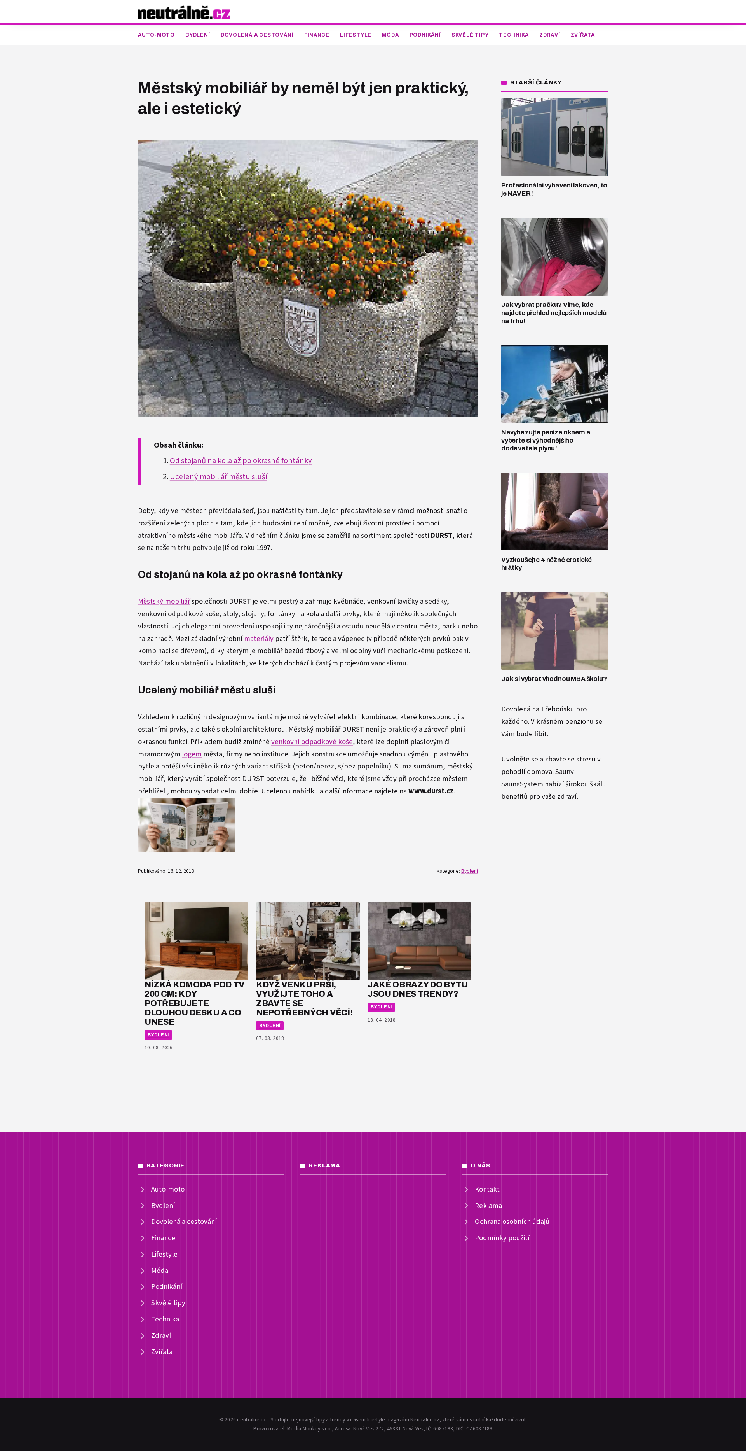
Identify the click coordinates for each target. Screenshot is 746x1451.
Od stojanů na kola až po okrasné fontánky (241, 461)
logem (192, 754)
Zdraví (549, 35)
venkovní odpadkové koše (312, 742)
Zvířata (583, 35)
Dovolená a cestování (257, 35)
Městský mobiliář (164, 601)
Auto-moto (156, 35)
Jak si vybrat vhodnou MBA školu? (554, 679)
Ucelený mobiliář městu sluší (218, 477)
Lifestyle (355, 35)
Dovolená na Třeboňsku (537, 709)
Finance (316, 35)
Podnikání (425, 35)
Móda (390, 35)
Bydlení (197, 35)
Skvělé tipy (470, 35)
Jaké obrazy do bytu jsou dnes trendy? (418, 989)
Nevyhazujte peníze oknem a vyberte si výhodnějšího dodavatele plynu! (546, 440)
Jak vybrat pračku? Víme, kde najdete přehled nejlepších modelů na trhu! (553, 312)
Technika (513, 35)
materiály (259, 639)
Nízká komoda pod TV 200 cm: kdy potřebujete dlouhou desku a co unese (194, 1003)
